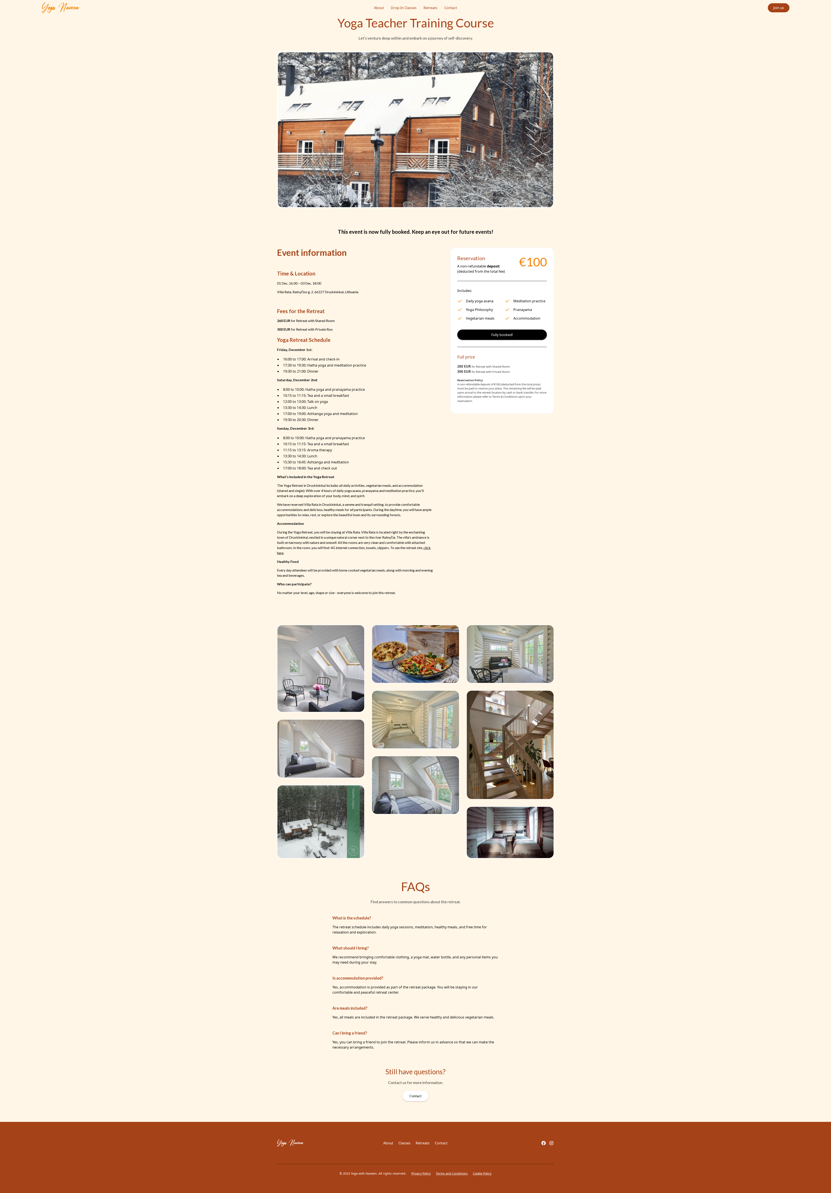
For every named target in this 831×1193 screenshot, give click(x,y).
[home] (121, 7)
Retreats (430, 7)
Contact (450, 7)
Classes (404, 1143)
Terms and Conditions (452, 1173)
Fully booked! (502, 334)
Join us (778, 7)
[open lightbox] (321, 668)
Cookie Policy (482, 1173)
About (379, 7)
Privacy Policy (421, 1173)
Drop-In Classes (404, 7)
